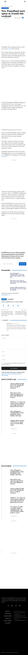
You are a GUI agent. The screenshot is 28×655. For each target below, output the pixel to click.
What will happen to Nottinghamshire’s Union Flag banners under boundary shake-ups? (17, 413)
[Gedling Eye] (14, 2)
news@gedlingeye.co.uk (5, 294)
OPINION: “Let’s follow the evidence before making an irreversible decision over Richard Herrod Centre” (17, 404)
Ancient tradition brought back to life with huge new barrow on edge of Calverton (18, 289)
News (6, 6)
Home (2, 6)
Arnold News (10, 6)
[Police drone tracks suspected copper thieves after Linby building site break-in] (5, 282)
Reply (7, 330)
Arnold (10, 48)
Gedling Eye (7, 17)
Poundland (10, 299)
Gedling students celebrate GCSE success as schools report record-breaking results (17, 423)
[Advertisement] (14, 86)
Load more (13, 428)
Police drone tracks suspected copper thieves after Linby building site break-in (18, 282)
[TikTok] (13, 306)
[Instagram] (8, 306)
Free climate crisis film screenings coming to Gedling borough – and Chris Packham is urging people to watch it (16, 509)
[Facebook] (3, 306)
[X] (18, 306)
